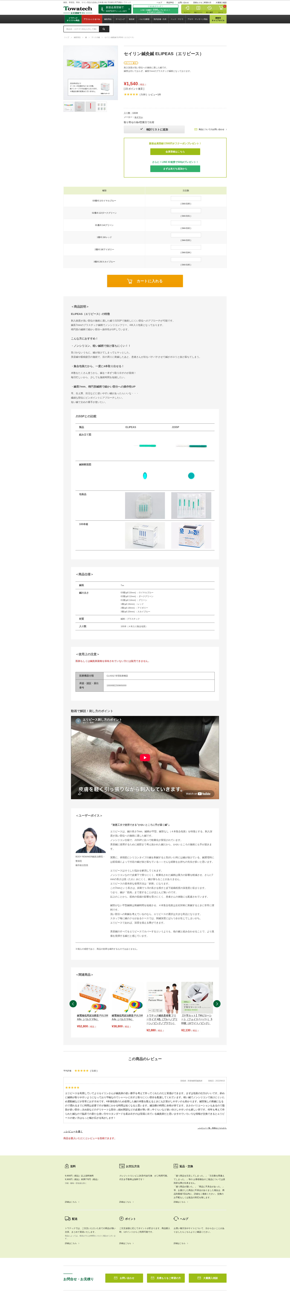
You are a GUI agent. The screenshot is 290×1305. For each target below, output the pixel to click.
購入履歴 (209, 12)
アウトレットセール (92, 19)
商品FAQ (170, 3)
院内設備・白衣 (160, 19)
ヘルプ (159, 3)
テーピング (120, 19)
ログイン (187, 12)
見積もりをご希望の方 (202, 3)
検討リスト (198, 12)
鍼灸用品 (107, 19)
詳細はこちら (71, 1202)
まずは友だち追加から (175, 168)
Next (217, 1003)
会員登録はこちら (175, 151)
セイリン (138, 117)
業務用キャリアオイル (218, 19)
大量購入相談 (221, 3)
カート (220, 12)
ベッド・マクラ (177, 19)
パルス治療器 (144, 19)
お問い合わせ (183, 3)
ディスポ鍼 (96, 37)
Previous (73, 1003)
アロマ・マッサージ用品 (198, 19)
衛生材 (131, 19)
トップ (66, 37)
